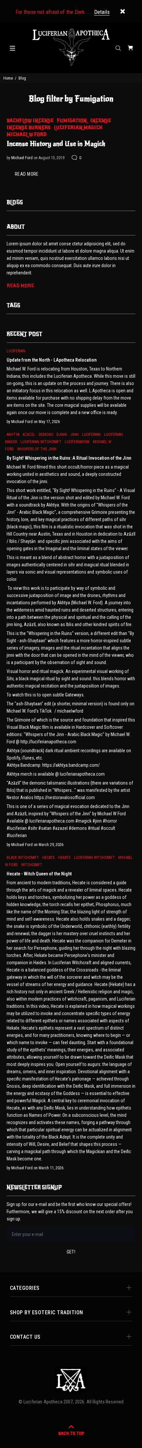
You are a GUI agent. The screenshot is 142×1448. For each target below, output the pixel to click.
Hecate (48, 857)
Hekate (64, 857)
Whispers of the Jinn (36, 449)
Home (8, 78)
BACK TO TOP (71, 1433)
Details (102, 12)
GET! (71, 1251)
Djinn (61, 434)
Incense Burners (29, 127)
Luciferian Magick (78, 127)
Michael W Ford (27, 134)
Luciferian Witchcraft (40, 442)
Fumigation (72, 121)
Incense (100, 121)
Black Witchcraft (23, 857)
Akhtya (13, 434)
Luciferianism (77, 442)
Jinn (74, 434)
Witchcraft (31, 865)
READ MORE (27, 174)
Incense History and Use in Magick (56, 144)
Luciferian (16, 351)
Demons (46, 434)
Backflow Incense (30, 121)
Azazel (29, 434)
